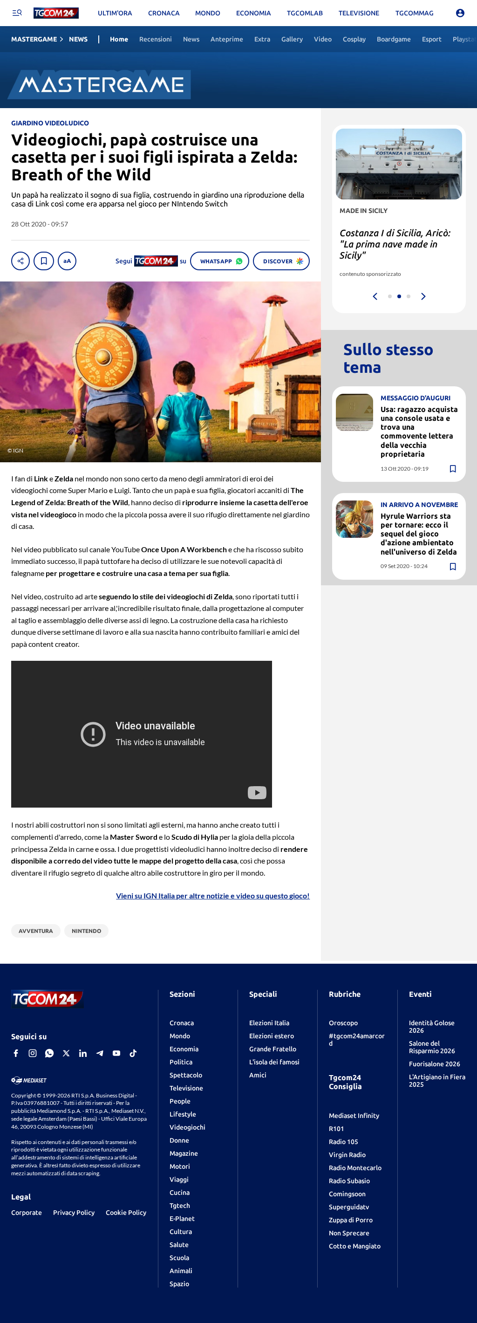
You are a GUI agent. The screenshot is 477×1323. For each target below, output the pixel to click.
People (180, 1101)
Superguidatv (349, 1207)
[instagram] (32, 1053)
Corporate (26, 1212)
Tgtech (180, 1205)
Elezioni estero (271, 1036)
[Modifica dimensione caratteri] (67, 261)
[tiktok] (133, 1053)
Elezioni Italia (269, 1023)
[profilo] (460, 13)
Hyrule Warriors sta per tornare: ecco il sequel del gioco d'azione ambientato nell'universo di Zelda (419, 534)
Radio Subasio (349, 1181)
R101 (336, 1128)
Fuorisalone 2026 (434, 1064)
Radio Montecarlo (355, 1168)
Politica (181, 1062)
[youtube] (116, 1053)
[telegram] (99, 1053)
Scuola (179, 1257)
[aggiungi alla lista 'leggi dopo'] (44, 261)
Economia (184, 1049)
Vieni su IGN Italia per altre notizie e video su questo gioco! (213, 895)
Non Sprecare (349, 1233)
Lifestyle (183, 1114)
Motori (180, 1166)
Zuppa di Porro (351, 1220)
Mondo (180, 1036)
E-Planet (182, 1218)
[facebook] (15, 1053)
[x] (66, 1053)
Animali (181, 1271)
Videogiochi (187, 1127)
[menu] (17, 13)
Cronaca (182, 1023)
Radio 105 (343, 1141)
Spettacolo (186, 1075)
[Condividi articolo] (20, 261)
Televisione (186, 1088)
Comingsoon (347, 1194)
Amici (257, 1075)
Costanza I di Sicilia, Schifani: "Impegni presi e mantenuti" (392, 243)
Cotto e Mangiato (355, 1246)
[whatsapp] (49, 1053)
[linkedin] (83, 1053)
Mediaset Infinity (354, 1115)
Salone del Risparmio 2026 (432, 1047)
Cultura (181, 1231)
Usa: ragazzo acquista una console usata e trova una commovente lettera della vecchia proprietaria (419, 431)
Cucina (180, 1192)
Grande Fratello (272, 1049)
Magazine (184, 1153)
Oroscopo (343, 1023)
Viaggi (179, 1179)
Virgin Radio (347, 1154)
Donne (179, 1140)
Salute (179, 1244)
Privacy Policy (74, 1212)
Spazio (179, 1284)
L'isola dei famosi (274, 1062)
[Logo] (56, 13)
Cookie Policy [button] (126, 1212)
